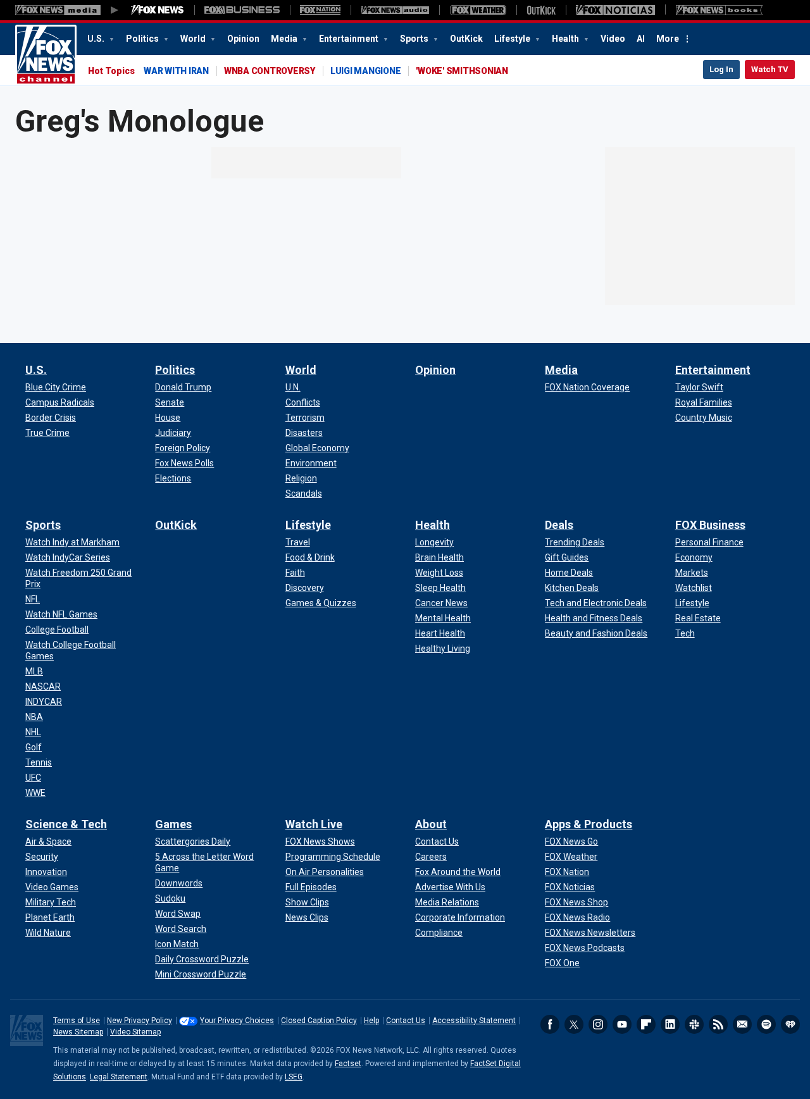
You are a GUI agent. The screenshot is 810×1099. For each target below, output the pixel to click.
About (431, 824)
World (194, 39)
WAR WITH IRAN (176, 71)
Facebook (549, 1024)
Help (371, 1020)
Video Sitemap (135, 1032)
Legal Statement (118, 1076)
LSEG (293, 1076)
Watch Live (313, 824)
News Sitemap (78, 1032)
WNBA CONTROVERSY (269, 71)
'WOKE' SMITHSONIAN (462, 71)
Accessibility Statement (474, 1020)
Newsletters (742, 1024)
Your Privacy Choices (237, 1020)
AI (641, 39)
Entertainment (349, 39)
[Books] (719, 10)
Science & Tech (66, 824)
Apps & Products (588, 824)
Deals (559, 524)
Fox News (46, 55)
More (667, 39)
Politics (143, 39)
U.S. (96, 39)
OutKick (466, 39)
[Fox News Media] (157, 10)
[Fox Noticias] (615, 10)
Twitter (573, 1024)
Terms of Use (76, 1020)
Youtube (622, 1024)
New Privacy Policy (139, 1020)
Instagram (598, 1024)
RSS (718, 1024)
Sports (415, 39)
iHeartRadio (790, 1024)
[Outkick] (541, 10)
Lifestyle (513, 39)
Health (566, 39)
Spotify (766, 1024)
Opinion (243, 39)
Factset (348, 1063)
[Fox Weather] (477, 10)
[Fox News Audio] (395, 10)
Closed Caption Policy (319, 1020)
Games (173, 824)
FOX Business (710, 524)
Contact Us (405, 1020)
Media (285, 39)
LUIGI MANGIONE (365, 71)
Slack (694, 1024)
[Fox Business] (242, 10)
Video (613, 39)
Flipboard (646, 1024)
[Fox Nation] (320, 10)
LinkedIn (670, 1024)
